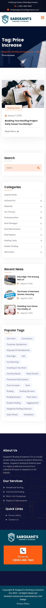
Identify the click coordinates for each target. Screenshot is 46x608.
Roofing (10, 391)
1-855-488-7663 (25, 6)
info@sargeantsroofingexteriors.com (24, 10)
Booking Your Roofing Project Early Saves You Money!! (21, 122)
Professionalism (11, 217)
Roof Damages (10, 223)
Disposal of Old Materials (18, 350)
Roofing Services (27, 391)
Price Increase (13, 385)
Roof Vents (32, 397)
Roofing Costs (13, 108)
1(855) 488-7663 (23, 560)
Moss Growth (32, 373)
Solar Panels (12, 414)
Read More (10, 131)
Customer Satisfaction (17, 344)
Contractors (27, 338)
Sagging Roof (32, 403)
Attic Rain (11, 338)
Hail (23, 356)
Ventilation (28, 414)
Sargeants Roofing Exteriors (19, 408)
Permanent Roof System (17, 379)
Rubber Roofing (11, 246)
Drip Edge (11, 356)
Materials (8, 206)
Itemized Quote (13, 373)
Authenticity (9, 200)
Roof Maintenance (12, 229)
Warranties (9, 252)
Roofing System (14, 397)
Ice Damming (13, 362)
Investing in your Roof (16, 368)
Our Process (9, 212)
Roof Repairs (10, 234)
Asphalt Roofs (10, 194)
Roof (28, 385)
